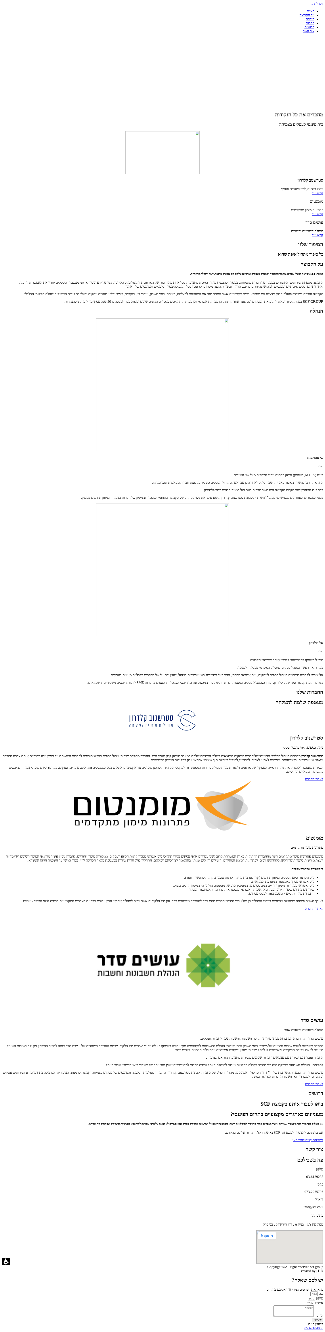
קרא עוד (317, 193)
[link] (307, 1140)
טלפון (319, 1298)
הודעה (318, 1315)
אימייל (318, 1303)
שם (320, 1293)
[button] (6, 1261)
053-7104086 (313, 1328)
